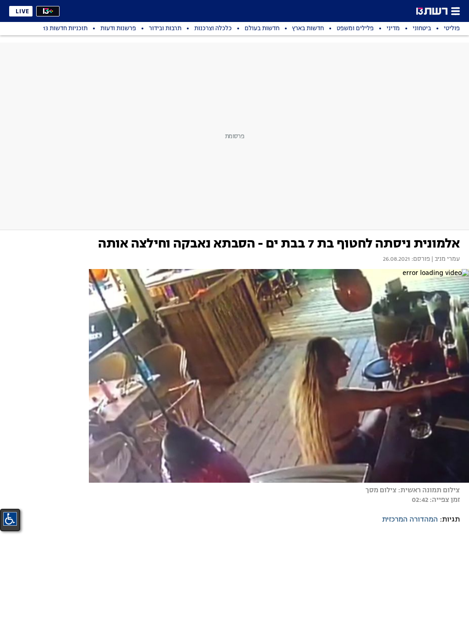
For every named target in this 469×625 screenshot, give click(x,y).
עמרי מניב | (445, 259)
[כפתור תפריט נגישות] (10, 519)
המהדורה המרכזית (410, 519)
